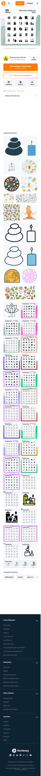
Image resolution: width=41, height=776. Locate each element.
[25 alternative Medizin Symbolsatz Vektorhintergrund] (11, 756)
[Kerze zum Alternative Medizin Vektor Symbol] (11, 167)
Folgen (34, 59)
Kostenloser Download (20, 67)
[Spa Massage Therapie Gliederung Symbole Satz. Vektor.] (14, 232)
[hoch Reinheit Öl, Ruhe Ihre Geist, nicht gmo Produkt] (12, 327)
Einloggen (30, 3)
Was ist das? (20, 91)
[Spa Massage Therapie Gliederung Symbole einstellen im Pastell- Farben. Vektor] (20, 361)
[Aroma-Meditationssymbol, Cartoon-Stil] (11, 264)
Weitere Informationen (12, 96)
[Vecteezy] (3, 3)
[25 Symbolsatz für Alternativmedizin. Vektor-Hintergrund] (11, 739)
